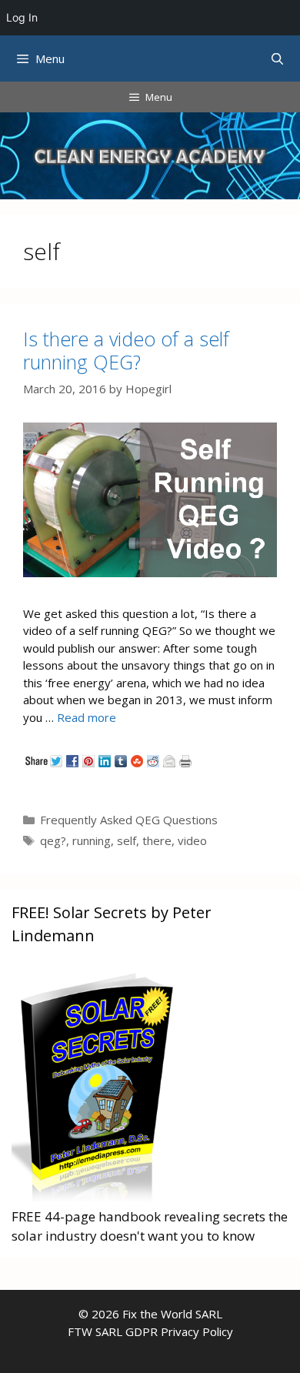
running (91, 840)
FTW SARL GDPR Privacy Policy (150, 1331)
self (126, 840)
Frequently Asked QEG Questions (129, 819)
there (157, 840)
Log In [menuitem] (22, 17)
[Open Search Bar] (277, 58)
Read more (86, 717)
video (192, 840)
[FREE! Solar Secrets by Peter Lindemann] (96, 1196)
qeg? (53, 840)
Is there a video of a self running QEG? (126, 350)
